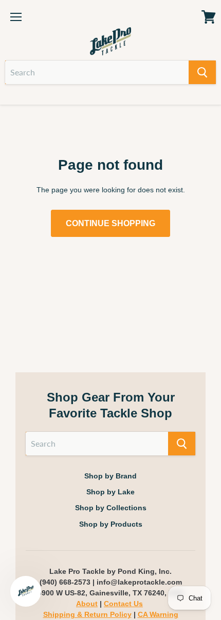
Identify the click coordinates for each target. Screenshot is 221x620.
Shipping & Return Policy (87, 614)
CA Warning (158, 614)
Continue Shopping (110, 223)
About (87, 603)
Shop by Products (110, 524)
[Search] (202, 72)
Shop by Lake (110, 492)
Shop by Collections (110, 508)
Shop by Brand (110, 476)
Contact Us (123, 603)
